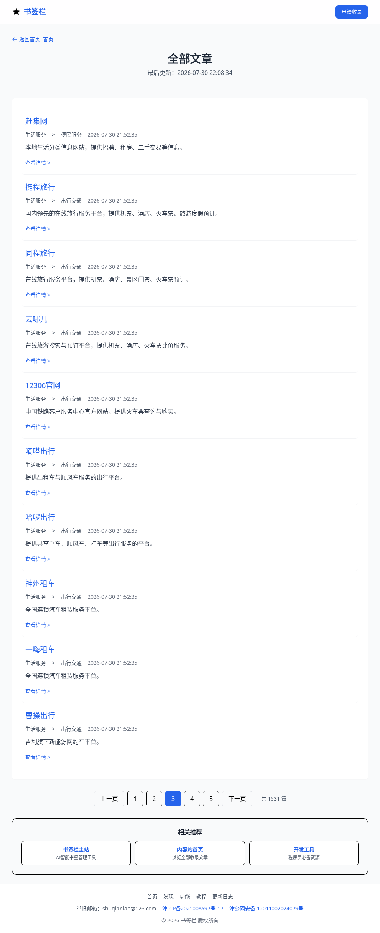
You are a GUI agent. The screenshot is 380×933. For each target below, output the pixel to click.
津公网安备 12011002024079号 (266, 908)
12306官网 (42, 385)
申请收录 (351, 11)
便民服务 (71, 134)
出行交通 (71, 200)
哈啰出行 (40, 517)
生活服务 (35, 134)
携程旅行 (40, 187)
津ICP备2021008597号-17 (192, 908)
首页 (48, 39)
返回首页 (29, 39)
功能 (185, 896)
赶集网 (36, 121)
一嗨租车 (40, 649)
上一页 (109, 799)
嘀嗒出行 (40, 451)
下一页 (237, 799)
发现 (168, 896)
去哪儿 (36, 319)
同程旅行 (40, 253)
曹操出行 (40, 715)
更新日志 (222, 896)
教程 (201, 896)
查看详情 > (37, 162)
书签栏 (35, 12)
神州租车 (40, 583)
